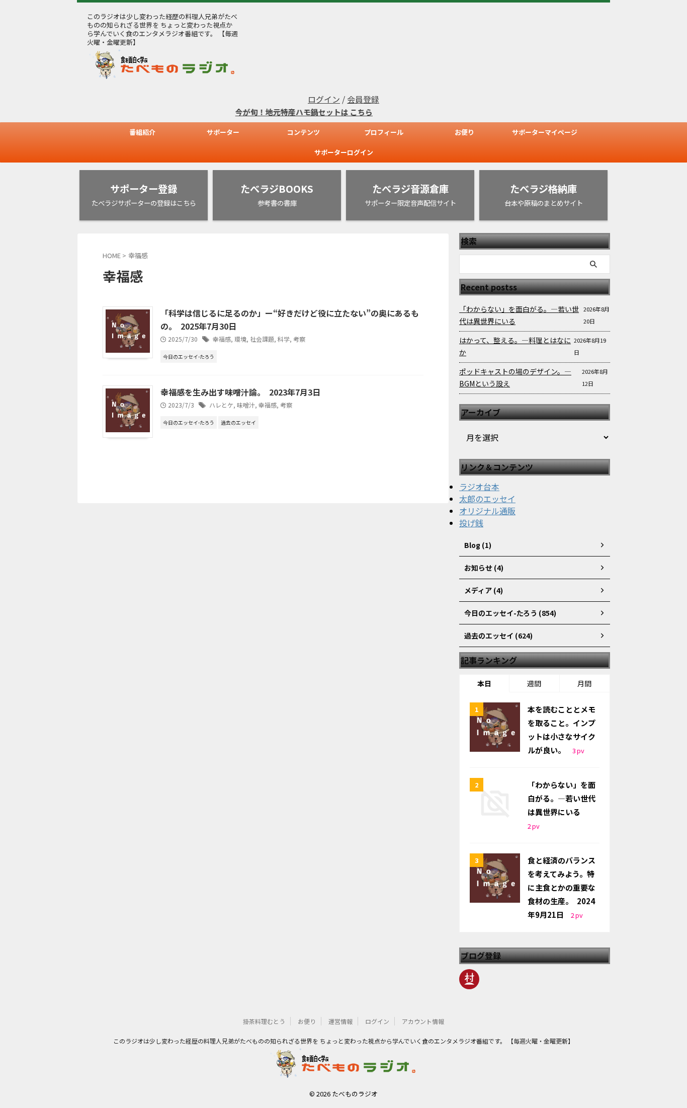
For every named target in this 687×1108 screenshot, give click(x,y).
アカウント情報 (423, 1021)
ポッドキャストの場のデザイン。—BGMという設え (515, 377)
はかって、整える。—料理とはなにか (515, 346)
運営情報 (340, 1021)
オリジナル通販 (487, 511)
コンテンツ (303, 132)
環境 (240, 339)
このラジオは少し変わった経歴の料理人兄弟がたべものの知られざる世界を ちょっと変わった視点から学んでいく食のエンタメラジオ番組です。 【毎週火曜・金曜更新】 (343, 1041)
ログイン (324, 99)
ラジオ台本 (479, 487)
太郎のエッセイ (487, 499)
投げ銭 (471, 523)
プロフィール (383, 132)
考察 (299, 339)
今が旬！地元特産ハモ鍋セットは (280, 112)
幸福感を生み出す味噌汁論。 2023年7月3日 (240, 392)
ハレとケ (221, 405)
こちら (348, 112)
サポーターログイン (343, 152)
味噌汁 (246, 405)
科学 (284, 339)
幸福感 (222, 339)
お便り (464, 132)
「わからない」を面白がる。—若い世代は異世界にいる (519, 315)
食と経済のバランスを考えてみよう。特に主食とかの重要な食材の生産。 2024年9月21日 (561, 887)
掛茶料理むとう (264, 1021)
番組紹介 (142, 132)
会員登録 (363, 99)
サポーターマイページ (544, 132)
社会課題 (262, 339)
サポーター (223, 132)
